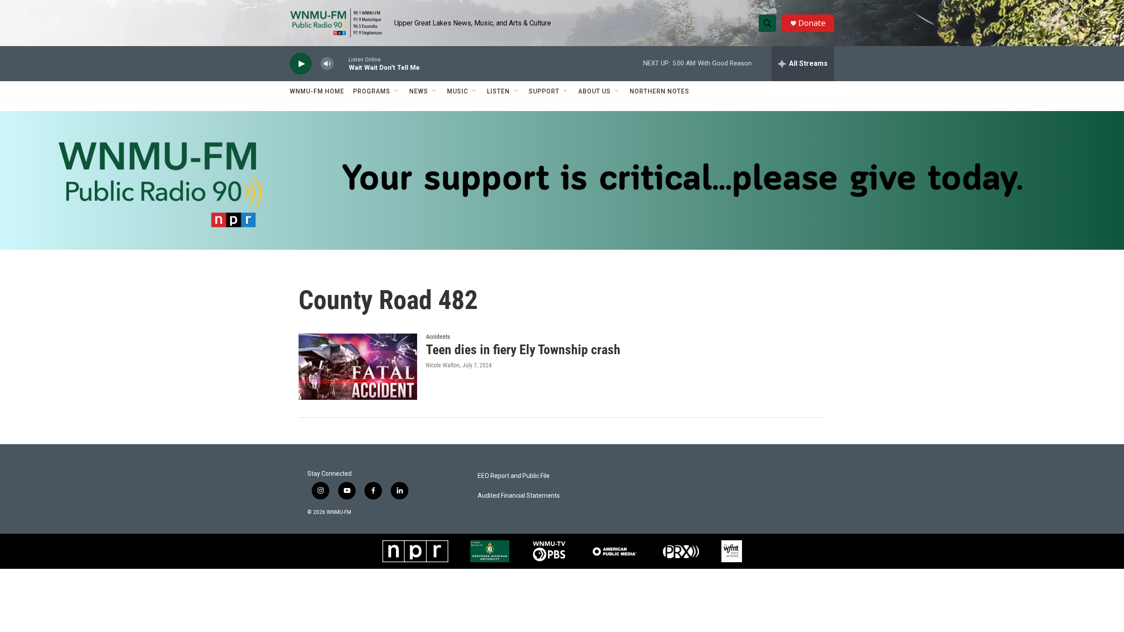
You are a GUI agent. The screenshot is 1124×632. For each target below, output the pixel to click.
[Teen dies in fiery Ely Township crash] (358, 366)
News (418, 91)
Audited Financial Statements (519, 495)
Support (544, 91)
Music (457, 91)
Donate (811, 23)
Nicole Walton (443, 365)
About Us (594, 91)
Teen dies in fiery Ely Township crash (523, 349)
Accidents (438, 336)
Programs (371, 91)
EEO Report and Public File (514, 476)
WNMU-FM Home (317, 91)
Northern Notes (659, 91)
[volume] (327, 64)
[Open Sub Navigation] (396, 91)
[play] (301, 64)
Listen (498, 91)
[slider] (341, 63)
